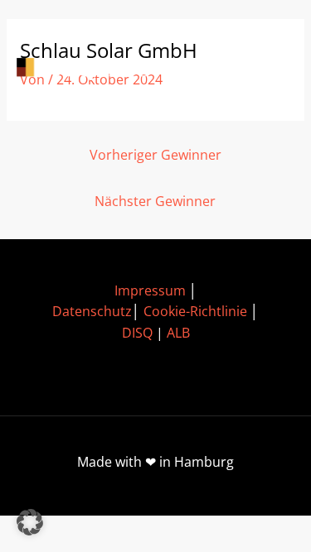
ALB (178, 333)
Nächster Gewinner (155, 201)
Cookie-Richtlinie (195, 311)
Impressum (150, 290)
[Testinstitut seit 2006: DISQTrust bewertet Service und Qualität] (91, 69)
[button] (30, 522)
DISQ (137, 333)
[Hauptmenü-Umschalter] (269, 69)
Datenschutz (92, 311)
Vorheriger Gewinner (155, 155)
